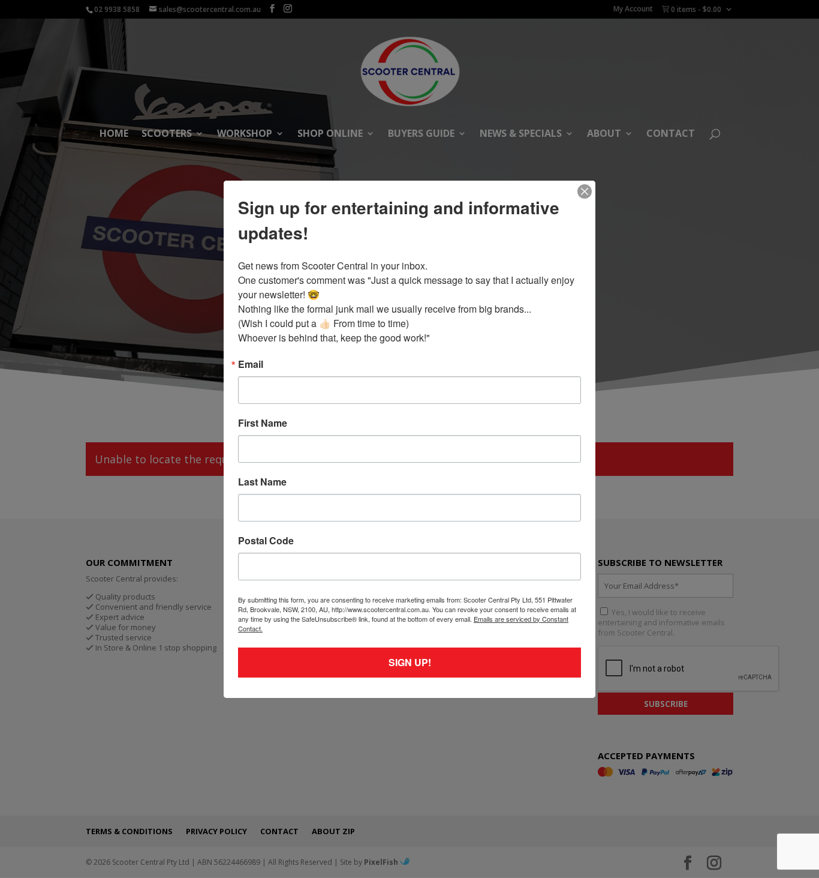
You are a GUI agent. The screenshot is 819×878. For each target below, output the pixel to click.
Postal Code (266, 541)
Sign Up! (410, 662)
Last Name (262, 482)
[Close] (584, 191)
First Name (262, 423)
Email (250, 364)
